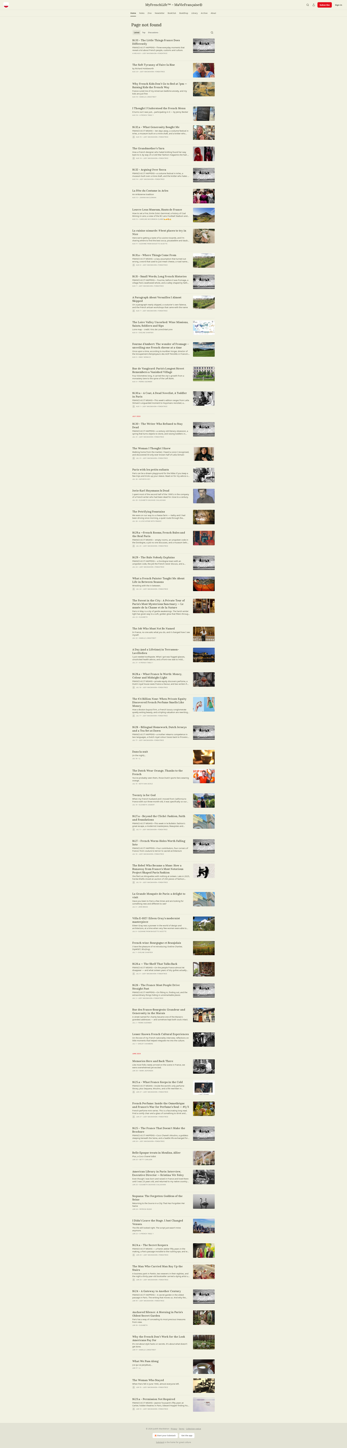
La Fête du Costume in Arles (150, 190)
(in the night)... (139, 755)
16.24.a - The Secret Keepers (150, 1245)
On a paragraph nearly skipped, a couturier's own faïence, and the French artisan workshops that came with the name (160, 306)
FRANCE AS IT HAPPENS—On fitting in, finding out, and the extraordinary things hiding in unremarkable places (159, 993)
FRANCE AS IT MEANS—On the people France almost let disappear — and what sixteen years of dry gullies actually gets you (159, 969)
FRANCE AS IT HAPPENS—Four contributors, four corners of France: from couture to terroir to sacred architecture (160, 849)
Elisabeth (143, 617)
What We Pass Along (145, 1361)
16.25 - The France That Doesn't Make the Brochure (158, 1130)
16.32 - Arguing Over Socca (149, 169)
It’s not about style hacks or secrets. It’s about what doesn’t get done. (159, 1345)
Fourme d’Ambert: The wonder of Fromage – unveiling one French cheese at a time (160, 345)
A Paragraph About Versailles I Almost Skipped (156, 299)
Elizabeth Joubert (147, 805)
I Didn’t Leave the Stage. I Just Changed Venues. (157, 1222)
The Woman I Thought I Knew (151, 448)
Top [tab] (143, 32)
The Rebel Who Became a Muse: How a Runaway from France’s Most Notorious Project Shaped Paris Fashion (157, 869)
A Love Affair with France (150, 521)
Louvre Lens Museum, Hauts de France (157, 209)
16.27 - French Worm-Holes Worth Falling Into (158, 842)
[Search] (307, 5)
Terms (181, 1428)
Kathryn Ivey (144, 479)
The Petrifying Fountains (148, 511)
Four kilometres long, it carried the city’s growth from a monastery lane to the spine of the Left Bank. (158, 377)
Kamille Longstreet (148, 97)
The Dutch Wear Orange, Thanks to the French (157, 772)
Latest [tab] (136, 32)
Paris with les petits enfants (150, 469)
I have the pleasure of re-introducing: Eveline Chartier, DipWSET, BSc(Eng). (157, 948)
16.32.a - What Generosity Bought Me (155, 127)
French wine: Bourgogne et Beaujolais (156, 942)
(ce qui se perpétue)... (142, 1364)
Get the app (186, 1435)
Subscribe (325, 5)
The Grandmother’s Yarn (148, 148)
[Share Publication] (313, 5)
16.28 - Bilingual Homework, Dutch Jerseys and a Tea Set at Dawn (159, 728)
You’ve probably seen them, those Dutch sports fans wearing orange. (160, 779)
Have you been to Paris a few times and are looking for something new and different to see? (158, 902)
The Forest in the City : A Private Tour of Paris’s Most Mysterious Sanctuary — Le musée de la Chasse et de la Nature (158, 604)
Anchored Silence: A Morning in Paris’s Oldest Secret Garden (157, 1313)
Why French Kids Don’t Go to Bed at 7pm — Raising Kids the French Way (159, 85)
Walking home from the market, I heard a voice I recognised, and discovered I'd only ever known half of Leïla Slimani (160, 453)
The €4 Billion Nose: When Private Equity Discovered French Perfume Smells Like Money (159, 702)
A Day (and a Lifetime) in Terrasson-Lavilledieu (155, 651)
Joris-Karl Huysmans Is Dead (150, 490)
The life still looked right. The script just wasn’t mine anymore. (156, 1229)
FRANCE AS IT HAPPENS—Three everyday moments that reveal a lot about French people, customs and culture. (158, 48)
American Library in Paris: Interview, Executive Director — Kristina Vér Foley (158, 1173)
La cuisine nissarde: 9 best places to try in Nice (159, 232)
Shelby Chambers (145, 1044)
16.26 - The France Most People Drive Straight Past (156, 986)
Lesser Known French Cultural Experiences (160, 1034)
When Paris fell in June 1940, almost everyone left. (155, 1383)
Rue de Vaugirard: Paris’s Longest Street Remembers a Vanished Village (158, 370)
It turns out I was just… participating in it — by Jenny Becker (160, 112)
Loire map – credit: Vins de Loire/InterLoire (152, 329)
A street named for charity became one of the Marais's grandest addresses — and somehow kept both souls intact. (160, 1018)
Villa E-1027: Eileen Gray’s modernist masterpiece (156, 920)
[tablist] (146, 32)
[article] (173, 48)
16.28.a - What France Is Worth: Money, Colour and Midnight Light (157, 675)
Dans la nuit (140, 751)
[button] (133, 13)
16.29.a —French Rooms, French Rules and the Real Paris (158, 534)
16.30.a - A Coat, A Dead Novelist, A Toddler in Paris (159, 394)
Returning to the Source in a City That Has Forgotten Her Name (158, 1204)
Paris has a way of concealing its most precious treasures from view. (158, 1320)
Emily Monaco (145, 357)
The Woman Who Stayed (148, 1380)
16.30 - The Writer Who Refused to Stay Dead (157, 425)
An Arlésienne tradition (143, 194)
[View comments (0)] (152, 57)
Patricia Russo (145, 1209)
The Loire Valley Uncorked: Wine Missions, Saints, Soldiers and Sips (160, 324)
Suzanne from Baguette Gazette (153, 244)
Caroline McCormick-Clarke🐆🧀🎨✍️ (155, 219)
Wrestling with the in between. (146, 585)
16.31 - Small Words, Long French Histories (159, 276)
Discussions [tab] (153, 32)
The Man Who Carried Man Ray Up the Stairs (157, 1268)
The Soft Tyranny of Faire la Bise (153, 64)
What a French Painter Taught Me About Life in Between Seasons (158, 580)
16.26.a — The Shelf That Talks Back (154, 963)
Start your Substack (166, 1435)
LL (140, 758)
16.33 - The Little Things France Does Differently (156, 42)
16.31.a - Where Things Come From (154, 255)
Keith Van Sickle (146, 784)
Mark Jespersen (146, 1071)
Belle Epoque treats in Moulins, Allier (156, 1152)
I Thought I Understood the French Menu (158, 108)
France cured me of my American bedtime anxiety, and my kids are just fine (159, 92)
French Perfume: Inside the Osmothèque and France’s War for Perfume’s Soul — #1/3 (160, 1105)
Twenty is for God (144, 795)
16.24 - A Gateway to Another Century (156, 1291)
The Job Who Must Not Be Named (153, 628)
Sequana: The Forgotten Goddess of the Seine (157, 1197)
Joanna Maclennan (147, 197)
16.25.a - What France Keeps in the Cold (157, 1082)
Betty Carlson (145, 1160)
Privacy (174, 1428)
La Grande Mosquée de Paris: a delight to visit (158, 895)
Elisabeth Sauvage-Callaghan (152, 500)
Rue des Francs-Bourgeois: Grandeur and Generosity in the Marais (158, 1011)
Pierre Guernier (145, 382)
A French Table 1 (146, 115)
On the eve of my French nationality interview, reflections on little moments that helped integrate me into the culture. (160, 1039)
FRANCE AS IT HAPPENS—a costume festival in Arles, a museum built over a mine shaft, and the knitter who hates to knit (160, 174)
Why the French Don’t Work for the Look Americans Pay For (158, 1338)
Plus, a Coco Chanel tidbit (144, 1156)
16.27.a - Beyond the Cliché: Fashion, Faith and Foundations (158, 817)
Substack (160, 1442)
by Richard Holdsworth (143, 68)
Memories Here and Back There (152, 1061)
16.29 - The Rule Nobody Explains (153, 557)
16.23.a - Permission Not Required (153, 1399)
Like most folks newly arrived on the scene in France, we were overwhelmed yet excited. (158, 1066)
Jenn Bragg (143, 907)
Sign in (338, 5)
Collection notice (193, 1428)
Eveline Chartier (146, 333)
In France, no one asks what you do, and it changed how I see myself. (161, 633)
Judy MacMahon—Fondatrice (154, 53)
